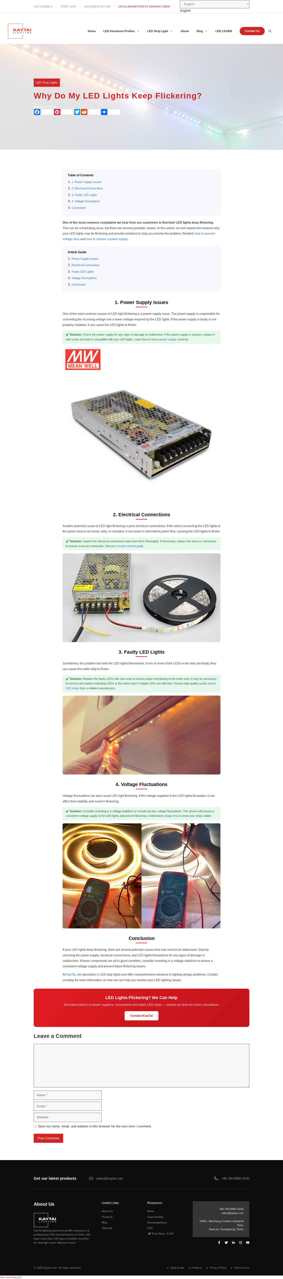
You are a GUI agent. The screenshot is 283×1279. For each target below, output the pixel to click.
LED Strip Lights (47, 82)
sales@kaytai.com (232, 1213)
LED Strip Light (157, 31)
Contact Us (252, 31)
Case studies (155, 1216)
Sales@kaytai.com (97, 6)
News (150, 1211)
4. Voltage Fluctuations (86, 201)
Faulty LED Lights (83, 271)
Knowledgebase (157, 1222)
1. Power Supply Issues (86, 182)
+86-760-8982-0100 (235, 1178)
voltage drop (171, 815)
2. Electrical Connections (87, 188)
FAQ (150, 1228)
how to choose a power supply (106, 239)
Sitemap (107, 1228)
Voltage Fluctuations (84, 278)
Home (92, 31)
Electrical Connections (86, 265)
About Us (107, 1211)
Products (107, 1216)
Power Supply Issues (85, 258)
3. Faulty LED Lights (84, 194)
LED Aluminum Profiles (119, 31)
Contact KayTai (141, 1015)
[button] (11, 1277)
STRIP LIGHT (68, 6)
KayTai (71, 974)
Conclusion (79, 207)
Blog (200, 31)
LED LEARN (223, 31)
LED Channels (43, 6)
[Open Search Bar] (270, 31)
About (185, 31)
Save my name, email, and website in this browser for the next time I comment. (95, 1126)
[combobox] (185, 11)
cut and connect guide (129, 546)
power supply (168, 339)
